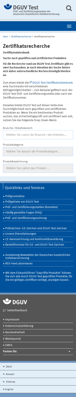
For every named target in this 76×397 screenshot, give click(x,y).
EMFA (8, 345)
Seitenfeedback (17, 310)
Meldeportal (13, 339)
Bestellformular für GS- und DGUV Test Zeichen (34, 244)
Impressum (12, 319)
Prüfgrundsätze (15, 196)
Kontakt (9, 374)
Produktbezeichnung (15, 161)
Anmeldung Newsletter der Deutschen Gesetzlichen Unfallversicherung (37, 257)
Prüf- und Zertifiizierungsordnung (26, 218)
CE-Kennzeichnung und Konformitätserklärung (34, 239)
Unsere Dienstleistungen (20, 234)
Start (5, 37)
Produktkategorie (13, 144)
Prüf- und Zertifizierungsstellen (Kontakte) (31, 207)
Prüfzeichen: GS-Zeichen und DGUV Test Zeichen (36, 228)
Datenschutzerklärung (19, 326)
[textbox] (38, 134)
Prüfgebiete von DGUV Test (22, 201)
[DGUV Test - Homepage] (31, 9)
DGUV (8, 367)
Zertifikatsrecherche (21, 37)
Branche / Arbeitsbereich (18, 128)
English (9, 389)
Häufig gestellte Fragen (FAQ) (23, 212)
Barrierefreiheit (15, 332)
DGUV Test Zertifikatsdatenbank (52, 82)
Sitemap (10, 382)
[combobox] (38, 134)
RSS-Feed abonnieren (19, 263)
